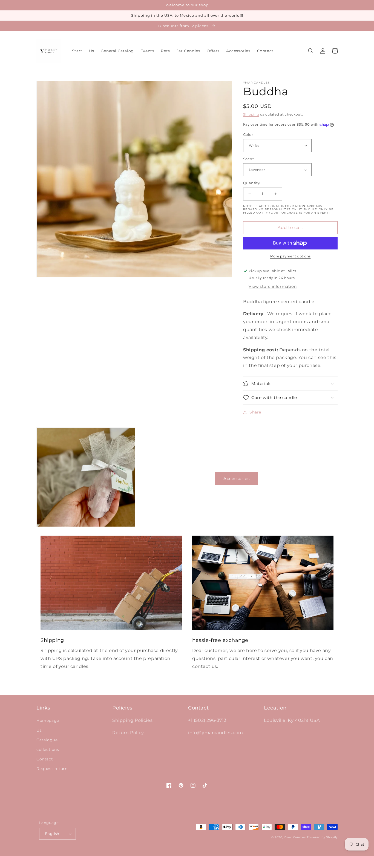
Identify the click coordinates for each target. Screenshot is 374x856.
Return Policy (128, 732)
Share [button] (255, 412)
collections (47, 749)
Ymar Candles (295, 837)
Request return (51, 768)
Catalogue (46, 739)
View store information (273, 286)
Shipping (251, 114)
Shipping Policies (132, 720)
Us (39, 730)
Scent (248, 159)
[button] (311, 51)
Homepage (47, 720)
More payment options (290, 256)
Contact (44, 759)
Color (248, 134)
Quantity (251, 183)
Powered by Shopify (322, 837)
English (52, 833)
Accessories (236, 478)
